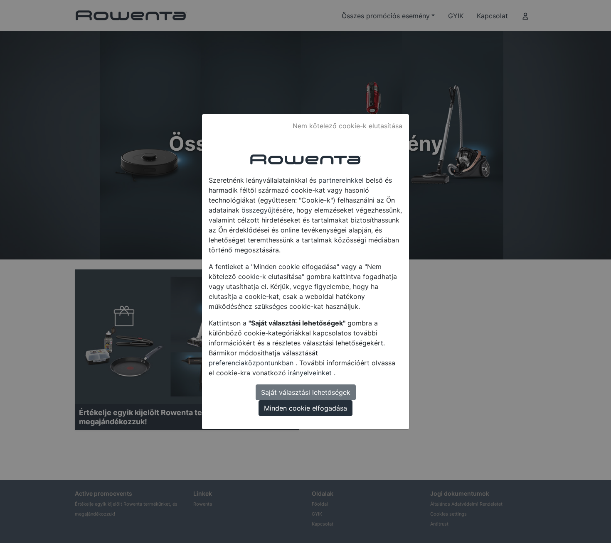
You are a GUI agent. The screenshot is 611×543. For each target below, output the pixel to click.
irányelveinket (311, 373)
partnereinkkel (342, 180)
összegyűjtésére (267, 210)
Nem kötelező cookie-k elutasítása (347, 126)
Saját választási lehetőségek (305, 392)
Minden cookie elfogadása (305, 408)
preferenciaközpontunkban (252, 363)
